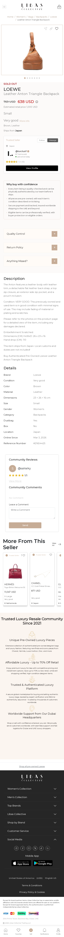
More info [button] (24, 121)
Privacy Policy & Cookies (32, 892)
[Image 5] (34, 78)
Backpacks (41, 17)
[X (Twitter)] (35, 848)
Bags (30, 17)
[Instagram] (16, 848)
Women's (20, 17)
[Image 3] (29, 78)
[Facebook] (22, 848)
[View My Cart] (59, 7)
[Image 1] (25, 78)
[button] (57, 28)
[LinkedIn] (47, 848)
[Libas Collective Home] (32, 778)
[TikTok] (41, 848)
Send (25, 525)
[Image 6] (37, 78)
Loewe (53, 17)
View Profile (32, 168)
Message (52, 140)
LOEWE (12, 89)
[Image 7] (39, 78)
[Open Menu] (4, 7)
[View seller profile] (10, 154)
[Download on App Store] (21, 863)
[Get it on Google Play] (43, 863)
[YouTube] (28, 848)
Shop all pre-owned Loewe (32, 766)
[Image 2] (27, 78)
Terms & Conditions (32, 885)
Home (10, 17)
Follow (42, 140)
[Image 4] (32, 78)
